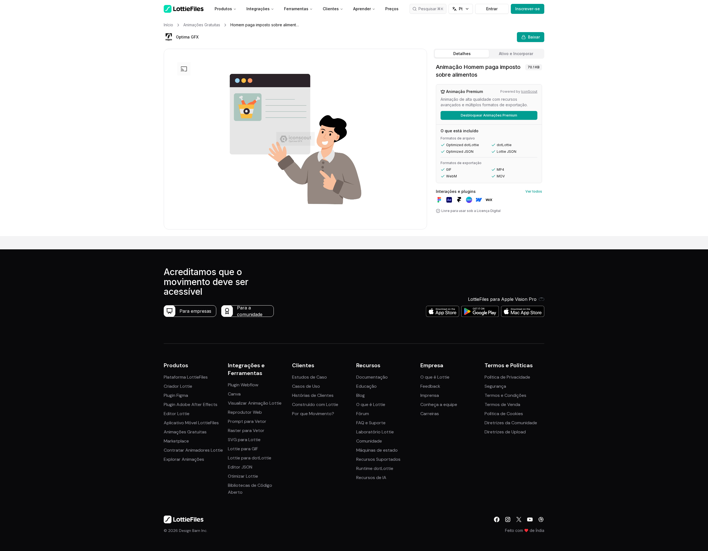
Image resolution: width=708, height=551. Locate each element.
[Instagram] (507, 519)
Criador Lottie (178, 386)
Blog (360, 395)
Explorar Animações (184, 459)
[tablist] (489, 54)
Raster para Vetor (246, 430)
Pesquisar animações (432, 8)
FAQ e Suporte (371, 423)
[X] (519, 519)
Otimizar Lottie (243, 476)
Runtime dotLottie (374, 468)
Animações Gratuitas (185, 432)
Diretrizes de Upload (505, 432)
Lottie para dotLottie (249, 458)
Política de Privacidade (507, 377)
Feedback (430, 386)
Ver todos (533, 191)
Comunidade (369, 441)
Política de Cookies (504, 414)
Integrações (258, 8)
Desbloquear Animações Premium (489, 115)
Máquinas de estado (377, 450)
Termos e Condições (505, 395)
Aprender (362, 8)
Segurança (495, 386)
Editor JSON (240, 467)
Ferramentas (296, 8)
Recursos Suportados (378, 459)
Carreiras (429, 414)
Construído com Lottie (315, 404)
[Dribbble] (541, 519)
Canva (234, 394)
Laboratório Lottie (375, 432)
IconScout (529, 91)
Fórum (362, 414)
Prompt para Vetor (247, 421)
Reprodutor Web (245, 412)
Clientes (331, 8)
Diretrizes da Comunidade (511, 423)
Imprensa (429, 395)
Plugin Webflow (243, 385)
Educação (366, 386)
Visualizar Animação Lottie (255, 403)
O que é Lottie (370, 404)
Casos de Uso (306, 386)
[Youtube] (530, 519)
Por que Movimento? (313, 414)
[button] (169, 37)
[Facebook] (496, 519)
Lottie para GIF (243, 449)
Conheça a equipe (438, 404)
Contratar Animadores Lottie (193, 450)
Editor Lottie (176, 414)
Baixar (534, 37)
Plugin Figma (176, 395)
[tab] (462, 54)
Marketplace (176, 441)
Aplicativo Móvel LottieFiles (191, 423)
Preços (392, 8)
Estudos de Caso (309, 377)
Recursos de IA (371, 477)
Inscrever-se (527, 8)
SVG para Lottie (244, 440)
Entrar (492, 8)
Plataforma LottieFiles (186, 377)
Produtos (223, 8)
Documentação (372, 377)
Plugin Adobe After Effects (190, 404)
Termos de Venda (502, 404)
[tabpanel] (489, 148)
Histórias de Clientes (313, 395)
